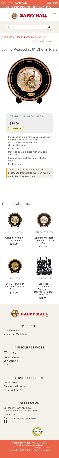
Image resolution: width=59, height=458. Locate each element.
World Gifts (7, 36)
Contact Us (9, 414)
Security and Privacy (14, 386)
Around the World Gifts (15, 334)
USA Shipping (11, 360)
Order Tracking (11, 357)
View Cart (12, 353)
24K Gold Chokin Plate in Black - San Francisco (15, 286)
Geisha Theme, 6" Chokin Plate (14, 239)
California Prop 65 (13, 390)
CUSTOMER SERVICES (29, 347)
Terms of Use (10, 382)
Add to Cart (16, 129)
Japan (20, 36)
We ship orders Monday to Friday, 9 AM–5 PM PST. (29, 7)
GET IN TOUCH (29, 403)
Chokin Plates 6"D (36, 36)
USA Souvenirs (11, 330)
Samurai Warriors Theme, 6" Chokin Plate (44, 240)
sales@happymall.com (25, 418)
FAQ (6, 364)
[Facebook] (5, 422)
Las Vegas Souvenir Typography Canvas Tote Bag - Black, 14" (44, 289)
